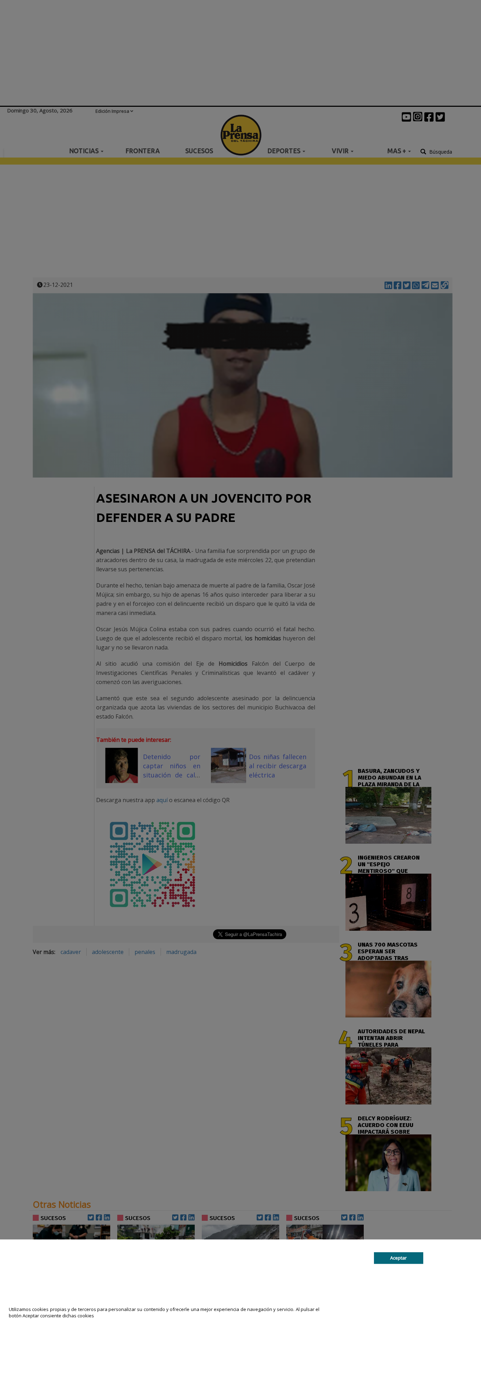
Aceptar (398, 1258)
